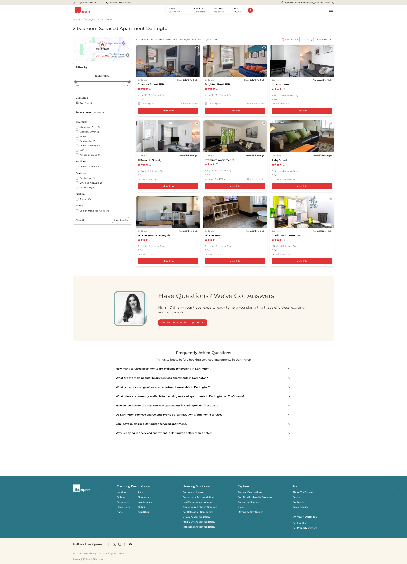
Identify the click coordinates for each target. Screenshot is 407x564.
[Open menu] (331, 10)
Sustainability (300, 507)
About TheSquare (303, 492)
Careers (297, 497)
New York (143, 497)
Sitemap (98, 559)
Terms (76, 559)
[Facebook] (108, 544)
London (121, 492)
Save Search (291, 39)
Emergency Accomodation (198, 497)
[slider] (75, 81)
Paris (119, 512)
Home (76, 19)
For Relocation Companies (198, 512)
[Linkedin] (125, 544)
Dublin (121, 497)
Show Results (121, 220)
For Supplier (300, 523)
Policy (86, 559)
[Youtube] (130, 544)
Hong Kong (123, 507)
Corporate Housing (193, 492)
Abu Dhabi (144, 512)
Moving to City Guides (250, 512)
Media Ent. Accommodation (199, 521)
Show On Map (102, 56)
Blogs (241, 507)
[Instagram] (119, 544)
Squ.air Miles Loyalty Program (255, 497)
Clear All (80, 220)
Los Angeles (145, 502)
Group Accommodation (196, 516)
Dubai (141, 507)
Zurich (141, 492)
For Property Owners (305, 527)
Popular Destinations (250, 492)
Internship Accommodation (199, 526)
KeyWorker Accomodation (198, 502)
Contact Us (299, 502)
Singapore (123, 502)
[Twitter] (114, 544)
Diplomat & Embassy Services (200, 507)
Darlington (90, 19)
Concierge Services (249, 502)
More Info (168, 110)
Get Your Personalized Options (180, 322)
